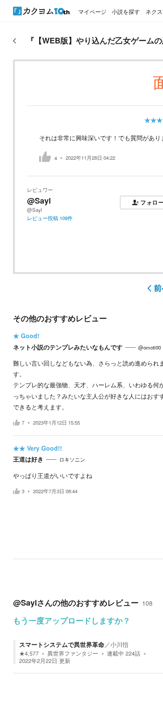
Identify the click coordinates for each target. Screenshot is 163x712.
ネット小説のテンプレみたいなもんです (68, 347)
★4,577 (29, 653)
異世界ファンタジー (72, 653)
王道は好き (28, 459)
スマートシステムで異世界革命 (61, 644)
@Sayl (39, 200)
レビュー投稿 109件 (50, 217)
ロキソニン (72, 459)
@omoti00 (149, 347)
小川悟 (119, 644)
